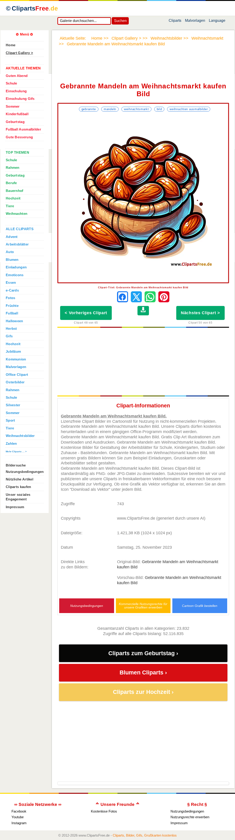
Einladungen (16, 267)
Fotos (10, 298)
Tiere (10, 206)
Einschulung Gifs (20, 99)
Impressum (15, 507)
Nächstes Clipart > (200, 313)
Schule (11, 83)
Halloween (14, 321)
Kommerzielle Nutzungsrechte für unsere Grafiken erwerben (143, 605)
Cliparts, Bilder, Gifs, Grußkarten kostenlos (145, 835)
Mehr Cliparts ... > (16, 451)
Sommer (13, 106)
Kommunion (16, 359)
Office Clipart (17, 374)
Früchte (12, 306)
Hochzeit (13, 198)
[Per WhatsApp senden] (150, 296)
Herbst (11, 328)
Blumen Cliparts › (143, 672)
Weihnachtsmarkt (136, 109)
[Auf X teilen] (136, 296)
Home (10, 45)
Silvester (13, 405)
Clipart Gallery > (19, 53)
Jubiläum (13, 351)
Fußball (12, 313)
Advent (12, 237)
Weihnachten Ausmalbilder (189, 109)
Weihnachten (16, 213)
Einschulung (16, 91)
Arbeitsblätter (17, 244)
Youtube (17, 817)
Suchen (120, 21)
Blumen (12, 260)
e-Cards (12, 290)
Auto (10, 252)
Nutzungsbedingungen (86, 606)
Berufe (11, 183)
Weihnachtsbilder (20, 436)
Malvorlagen (195, 21)
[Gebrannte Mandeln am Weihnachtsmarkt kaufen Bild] (143, 197)
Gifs (9, 336)
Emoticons (15, 275)
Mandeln (110, 109)
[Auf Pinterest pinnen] (163, 296)
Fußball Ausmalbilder (23, 129)
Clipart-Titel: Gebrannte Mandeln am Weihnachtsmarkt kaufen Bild (143, 287)
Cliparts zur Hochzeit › (143, 692)
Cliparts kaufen (18, 487)
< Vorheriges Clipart (86, 313)
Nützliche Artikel (19, 479)
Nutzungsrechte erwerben (190, 817)
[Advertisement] (143, 67)
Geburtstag (15, 122)
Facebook (18, 811)
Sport (10, 420)
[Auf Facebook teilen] (122, 296)
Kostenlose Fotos (104, 811)
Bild (159, 109)
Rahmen (13, 167)
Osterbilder (15, 382)
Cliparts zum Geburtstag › (143, 653)
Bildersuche (16, 465)
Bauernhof (14, 191)
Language (217, 21)
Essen (11, 282)
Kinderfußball (17, 114)
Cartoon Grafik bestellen (199, 606)
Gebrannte (88, 109)
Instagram (19, 823)
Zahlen (11, 443)
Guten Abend (17, 76)
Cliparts (35, 8)
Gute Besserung (19, 137)
